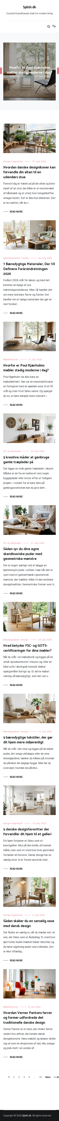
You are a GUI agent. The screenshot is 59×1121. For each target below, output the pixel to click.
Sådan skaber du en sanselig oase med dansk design (28, 923)
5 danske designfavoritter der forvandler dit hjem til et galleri (27, 832)
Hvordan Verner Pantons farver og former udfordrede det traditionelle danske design (27, 1018)
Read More (16, 211)
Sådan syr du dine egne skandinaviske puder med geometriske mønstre (22, 554)
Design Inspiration (13, 161)
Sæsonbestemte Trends (16, 258)
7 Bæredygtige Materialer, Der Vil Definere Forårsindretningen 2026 (29, 269)
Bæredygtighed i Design (16, 640)
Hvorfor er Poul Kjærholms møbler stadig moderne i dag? (29, 70)
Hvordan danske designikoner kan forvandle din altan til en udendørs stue (29, 172)
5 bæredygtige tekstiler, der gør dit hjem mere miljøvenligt (28, 740)
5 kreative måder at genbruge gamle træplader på (26, 460)
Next (47, 1077)
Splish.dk (29, 7)
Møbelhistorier (17, 76)
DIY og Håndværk (12, 451)
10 (41, 1077)
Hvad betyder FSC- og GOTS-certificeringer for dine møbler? (27, 648)
